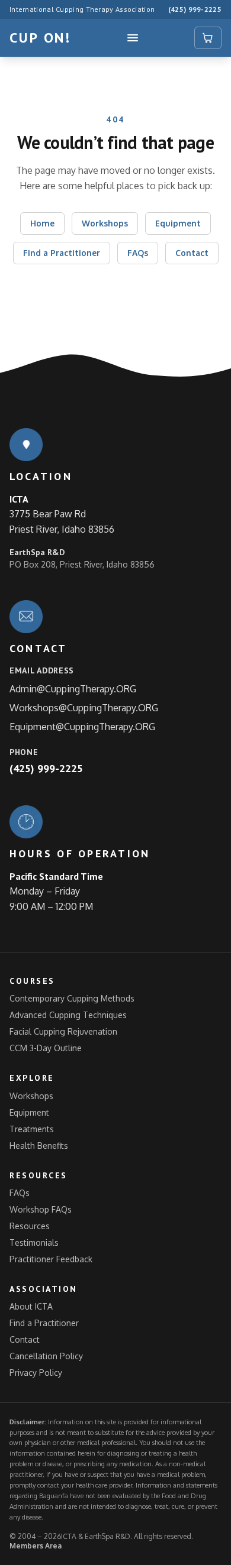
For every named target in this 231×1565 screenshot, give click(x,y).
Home (42, 223)
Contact (191, 253)
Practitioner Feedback (50, 1259)
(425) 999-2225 (195, 9)
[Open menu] (133, 38)
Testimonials (34, 1242)
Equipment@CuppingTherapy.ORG (82, 727)
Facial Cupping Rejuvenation (63, 1031)
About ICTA (31, 1306)
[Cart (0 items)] (208, 38)
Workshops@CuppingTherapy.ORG (83, 708)
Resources (29, 1226)
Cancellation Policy (46, 1356)
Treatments (31, 1129)
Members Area (35, 1545)
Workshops (105, 223)
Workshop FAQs (40, 1209)
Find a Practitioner (61, 253)
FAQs (137, 253)
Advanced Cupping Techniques (68, 1015)
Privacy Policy (35, 1373)
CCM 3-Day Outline (45, 1048)
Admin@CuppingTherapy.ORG (72, 689)
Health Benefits (38, 1145)
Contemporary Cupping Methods (71, 998)
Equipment (178, 223)
